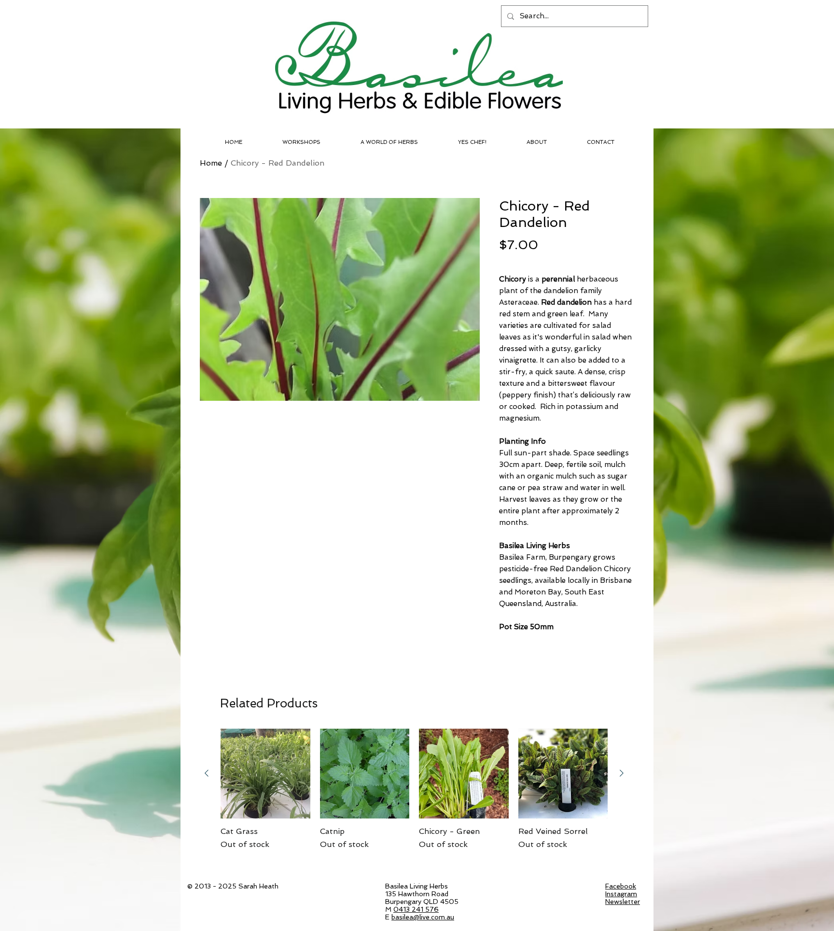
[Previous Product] (206, 773)
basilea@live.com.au (422, 917)
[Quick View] (265, 773)
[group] (414, 794)
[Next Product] (621, 773)
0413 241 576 (416, 909)
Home (211, 163)
